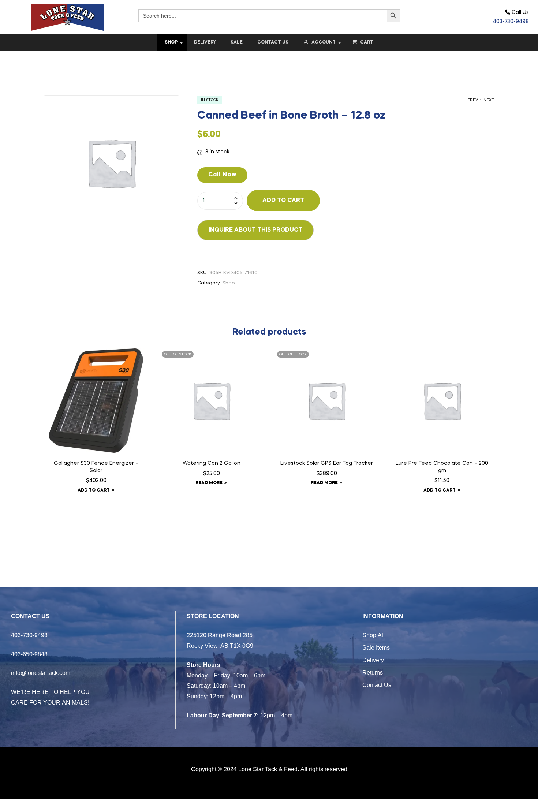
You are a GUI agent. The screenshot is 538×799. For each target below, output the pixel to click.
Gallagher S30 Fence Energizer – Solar (96, 467)
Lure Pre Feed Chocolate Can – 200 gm (442, 467)
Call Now (222, 175)
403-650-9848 (29, 654)
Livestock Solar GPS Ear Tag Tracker (326, 463)
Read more (209, 483)
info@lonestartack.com (40, 673)
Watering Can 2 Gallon (211, 463)
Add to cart (283, 201)
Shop (229, 283)
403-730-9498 (511, 21)
